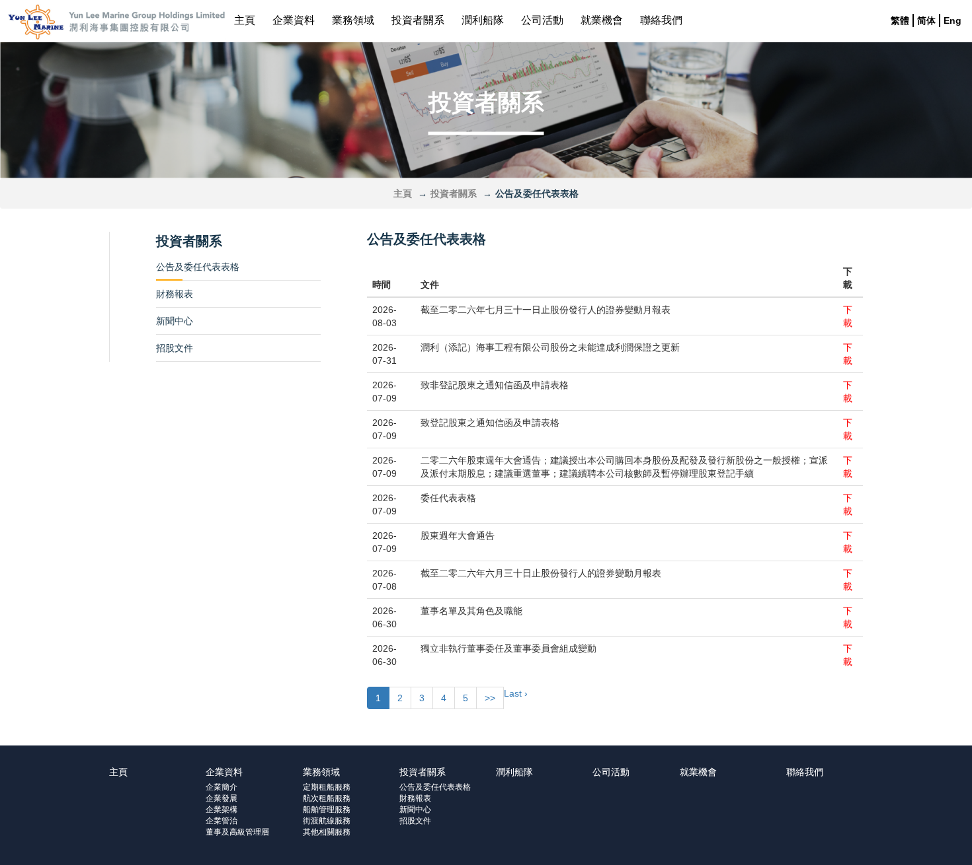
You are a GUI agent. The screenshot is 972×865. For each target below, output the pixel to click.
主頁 (244, 20)
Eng (952, 20)
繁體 (900, 20)
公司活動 (542, 20)
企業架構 (221, 809)
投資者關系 (417, 20)
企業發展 (221, 798)
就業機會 (602, 20)
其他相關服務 (326, 832)
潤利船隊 (483, 20)
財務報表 (174, 294)
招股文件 (174, 348)
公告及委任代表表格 (197, 266)
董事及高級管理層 (237, 832)
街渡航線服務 (326, 820)
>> (490, 698)
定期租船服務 (326, 787)
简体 (926, 20)
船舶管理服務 (326, 809)
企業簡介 (221, 787)
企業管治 (221, 820)
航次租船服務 (326, 798)
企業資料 (293, 20)
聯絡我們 (661, 20)
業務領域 (353, 20)
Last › (516, 693)
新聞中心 (174, 321)
